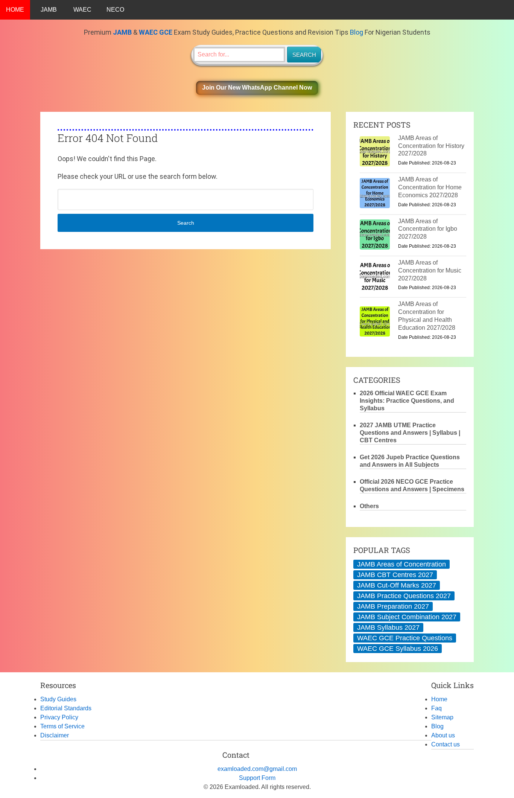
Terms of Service (62, 726)
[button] (257, 88)
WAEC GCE (155, 32)
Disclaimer (54, 735)
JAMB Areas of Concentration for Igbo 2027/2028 (427, 229)
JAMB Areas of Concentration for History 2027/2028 (431, 146)
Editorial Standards (65, 708)
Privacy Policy (59, 717)
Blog (356, 32)
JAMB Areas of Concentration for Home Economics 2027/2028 (430, 187)
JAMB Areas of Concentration (401, 564)
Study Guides (58, 699)
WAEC (82, 9)
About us (443, 735)
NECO (115, 9)
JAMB (49, 9)
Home (439, 699)
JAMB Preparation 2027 (393, 606)
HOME (15, 9)
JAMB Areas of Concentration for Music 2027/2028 (429, 270)
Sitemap (442, 717)
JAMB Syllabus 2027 (388, 627)
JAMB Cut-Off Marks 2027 (396, 585)
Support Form (257, 778)
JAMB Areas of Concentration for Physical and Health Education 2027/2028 (426, 315)
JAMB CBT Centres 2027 (395, 575)
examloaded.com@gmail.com (257, 769)
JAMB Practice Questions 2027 (404, 596)
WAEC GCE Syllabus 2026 (397, 648)
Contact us (445, 744)
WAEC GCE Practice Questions (404, 638)
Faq (436, 708)
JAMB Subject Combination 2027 (406, 617)
